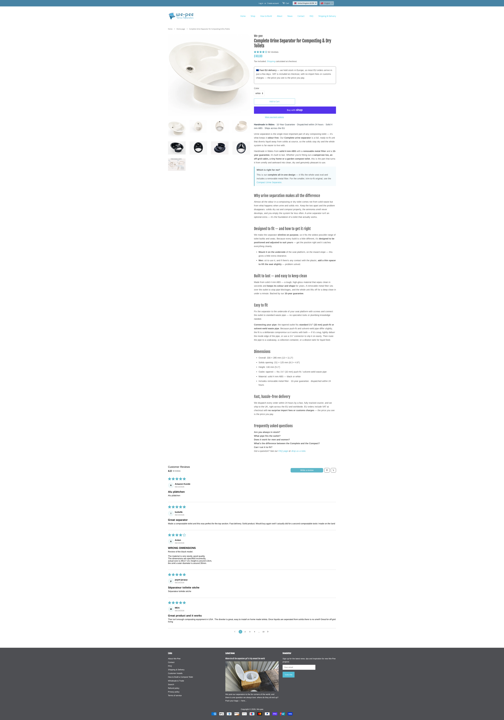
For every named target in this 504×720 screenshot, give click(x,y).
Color (256, 88)
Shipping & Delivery (327, 16)
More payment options (274, 117)
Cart (287, 3)
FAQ (311, 16)
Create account (273, 3)
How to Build (266, 16)
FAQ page (283, 451)
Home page (181, 29)
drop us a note (298, 451)
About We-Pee (174, 659)
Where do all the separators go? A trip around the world (245, 658)
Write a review (307, 470)
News (289, 16)
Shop (253, 16)
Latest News (230, 653)
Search (171, 684)
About (279, 16)
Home (243, 16)
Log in (261, 3)
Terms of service (175, 695)
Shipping (271, 61)
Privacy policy (173, 692)
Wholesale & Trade (176, 681)
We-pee (260, 709)
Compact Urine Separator (269, 182)
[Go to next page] (268, 632)
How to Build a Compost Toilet (180, 677)
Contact (301, 16)
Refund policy (173, 688)
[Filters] (327, 470)
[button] (305, 3)
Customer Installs (175, 673)
